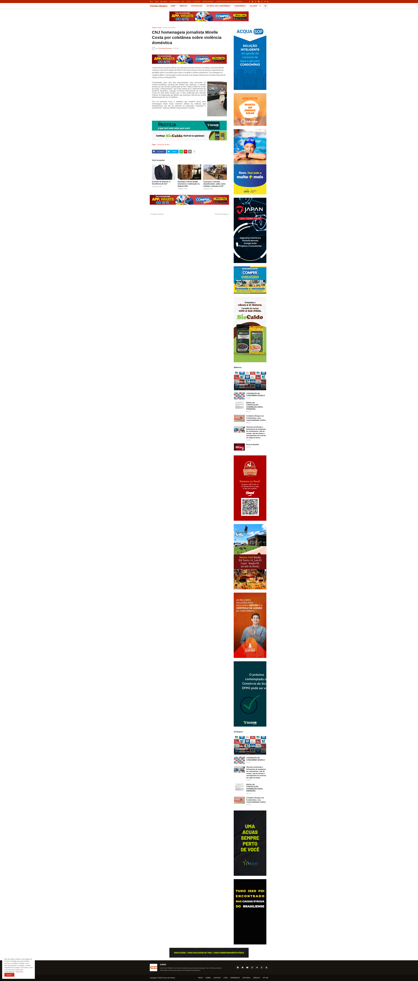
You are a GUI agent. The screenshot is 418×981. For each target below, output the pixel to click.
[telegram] (264, 1)
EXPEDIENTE (235, 978)
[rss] (267, 1)
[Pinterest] (185, 151)
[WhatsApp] (181, 151)
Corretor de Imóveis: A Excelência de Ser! (161, 183)
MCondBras (163, 1)
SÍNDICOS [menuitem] (183, 6)
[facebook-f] (249, 1)
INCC (151, 1)
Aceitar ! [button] (9, 975)
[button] (260, 6)
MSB (156, 1)
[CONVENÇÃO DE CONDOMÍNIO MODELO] (239, 395)
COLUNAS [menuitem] (253, 6)
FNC (183, 1)
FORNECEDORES (208, 1)
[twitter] (252, 1)
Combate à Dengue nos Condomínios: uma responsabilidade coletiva (256, 418)
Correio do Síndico (169, 27)
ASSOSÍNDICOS (174, 1)
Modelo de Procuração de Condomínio (249, 383)
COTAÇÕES (196, 1)
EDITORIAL (247, 978)
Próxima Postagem (221, 214)
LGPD (225, 978)
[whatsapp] (261, 1)
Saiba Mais (19, 972)
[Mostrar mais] (194, 151)
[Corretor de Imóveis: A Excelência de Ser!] (163, 172)
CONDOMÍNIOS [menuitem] (239, 6)
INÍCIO (200, 978)
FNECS (188, 1)
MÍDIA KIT (256, 978)
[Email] (190, 151)
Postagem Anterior (157, 214)
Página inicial (156, 27)
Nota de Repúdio (252, 444)
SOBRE (208, 978)
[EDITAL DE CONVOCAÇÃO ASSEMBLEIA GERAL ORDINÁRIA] (239, 405)
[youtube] (259, 1)
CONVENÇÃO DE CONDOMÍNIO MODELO (255, 395)
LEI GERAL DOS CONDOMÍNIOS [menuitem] (218, 6)
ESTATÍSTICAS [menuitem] (196, 6)
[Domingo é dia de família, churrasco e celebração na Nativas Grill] (189, 172)
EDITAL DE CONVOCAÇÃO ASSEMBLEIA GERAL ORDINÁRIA (254, 406)
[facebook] (238, 967)
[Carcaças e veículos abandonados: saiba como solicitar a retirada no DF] (215, 172)
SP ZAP (265, 978)
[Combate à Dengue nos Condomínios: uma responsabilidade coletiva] (239, 418)
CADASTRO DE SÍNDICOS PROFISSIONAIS (229, 1)
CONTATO (217, 978)
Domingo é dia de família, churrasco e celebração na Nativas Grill (189, 184)
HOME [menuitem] (173, 6)
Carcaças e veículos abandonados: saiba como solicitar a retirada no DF (214, 184)
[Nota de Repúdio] (239, 447)
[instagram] (255, 1)
